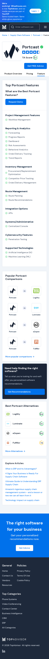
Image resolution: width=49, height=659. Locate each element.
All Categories (9, 627)
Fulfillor (16, 442)
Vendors (6, 580)
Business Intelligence (12, 613)
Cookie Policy (23, 580)
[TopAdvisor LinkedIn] (3, 651)
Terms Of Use (23, 575)
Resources (7, 585)
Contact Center (9, 608)
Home (5, 571)
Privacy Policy (23, 571)
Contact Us (7, 575)
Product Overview (13, 73)
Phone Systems (9, 599)
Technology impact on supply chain (22, 500)
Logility (16, 414)
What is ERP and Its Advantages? (21, 468)
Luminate (17, 423)
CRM (4, 618)
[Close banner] (44, 11)
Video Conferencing (11, 604)
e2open (16, 433)
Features (41, 73)
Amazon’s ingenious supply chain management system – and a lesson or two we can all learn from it (23, 492)
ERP (4, 622)
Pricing (29, 73)
